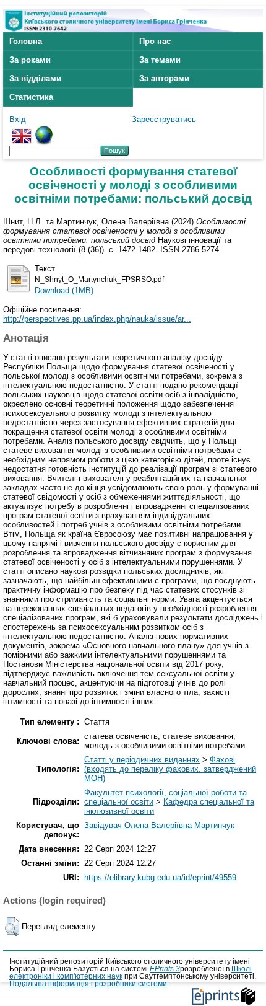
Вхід (17, 119)
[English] (22, 130)
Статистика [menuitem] (31, 97)
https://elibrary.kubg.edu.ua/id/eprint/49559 (160, 877)
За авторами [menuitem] (164, 78)
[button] (12, 926)
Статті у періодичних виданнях (142, 759)
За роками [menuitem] (30, 59)
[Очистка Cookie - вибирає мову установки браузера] (44, 130)
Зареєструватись (164, 119)
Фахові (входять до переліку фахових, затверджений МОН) (170, 769)
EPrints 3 (165, 969)
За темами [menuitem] (160, 59)
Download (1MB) (64, 290)
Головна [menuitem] (25, 41)
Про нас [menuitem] (155, 41)
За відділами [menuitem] (35, 78)
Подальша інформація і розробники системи (88, 983)
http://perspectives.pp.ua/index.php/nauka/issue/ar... (97, 319)
